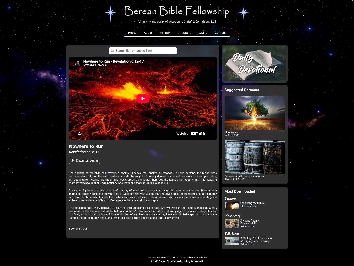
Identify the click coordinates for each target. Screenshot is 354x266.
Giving (203, 33)
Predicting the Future (252, 204)
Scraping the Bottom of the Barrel (244, 178)
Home (132, 33)
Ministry (165, 33)
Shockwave (232, 134)
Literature (184, 33)
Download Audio (86, 160)
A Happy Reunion (250, 223)
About (148, 33)
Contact (220, 33)
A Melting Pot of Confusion (256, 241)
